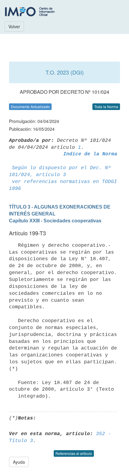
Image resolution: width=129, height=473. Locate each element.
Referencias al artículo (74, 453)
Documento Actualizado (30, 106)
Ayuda (19, 462)
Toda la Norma (106, 106)
